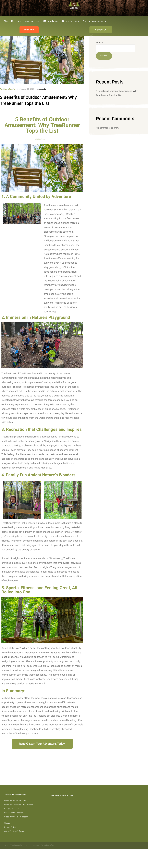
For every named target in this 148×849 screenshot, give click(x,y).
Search (99, 42)
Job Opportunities (28, 20)
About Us (8, 20)
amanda (42, 89)
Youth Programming (95, 20)
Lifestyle (11, 89)
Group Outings (70, 20)
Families (3, 89)
